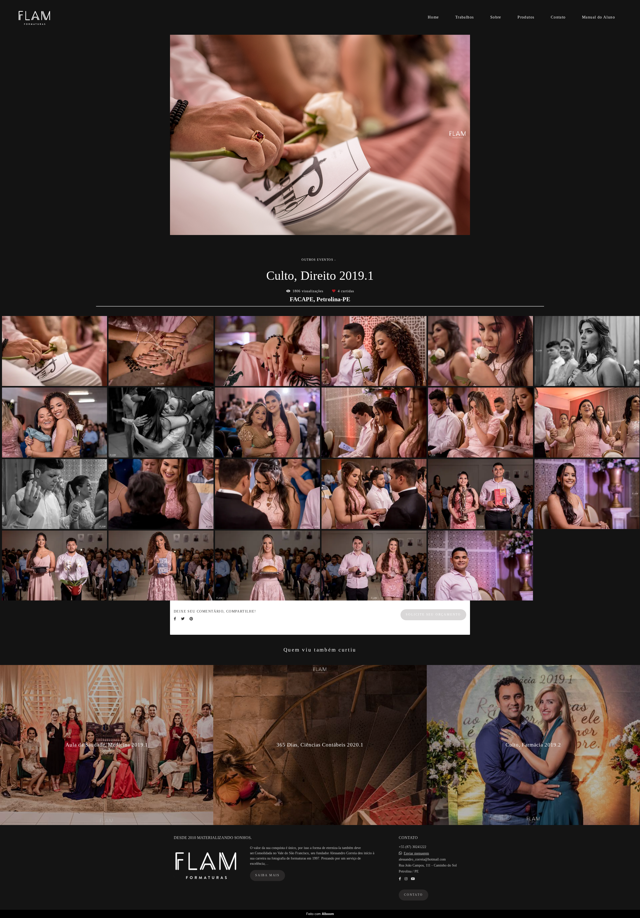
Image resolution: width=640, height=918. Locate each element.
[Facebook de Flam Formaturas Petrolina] (400, 879)
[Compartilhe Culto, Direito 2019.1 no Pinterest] (191, 619)
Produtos (526, 17)
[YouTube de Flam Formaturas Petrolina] (413, 879)
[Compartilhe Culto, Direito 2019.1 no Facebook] (175, 619)
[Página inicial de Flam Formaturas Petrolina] (48, 17)
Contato (558, 17)
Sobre (495, 17)
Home (433, 17)
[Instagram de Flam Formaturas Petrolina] (406, 879)
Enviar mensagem (416, 853)
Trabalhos (464, 17)
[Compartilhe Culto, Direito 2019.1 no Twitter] (182, 619)
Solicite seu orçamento (433, 614)
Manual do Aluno (598, 17)
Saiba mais (267, 875)
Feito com (320, 914)
